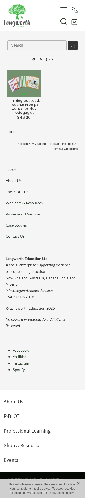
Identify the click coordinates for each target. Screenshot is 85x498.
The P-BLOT (16, 191)
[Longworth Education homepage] (31, 15)
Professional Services (23, 213)
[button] (63, 21)
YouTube (19, 356)
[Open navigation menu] (63, 10)
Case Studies (16, 225)
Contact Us (15, 236)
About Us (13, 180)
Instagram (21, 363)
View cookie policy (62, 492)
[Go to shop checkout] (75, 21)
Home (11, 169)
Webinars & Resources (24, 202)
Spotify (19, 369)
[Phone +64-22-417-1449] (75, 10)
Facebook (21, 350)
